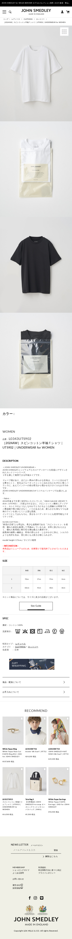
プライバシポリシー (46, 873)
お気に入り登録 (22, 719)
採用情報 (16, 888)
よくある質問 (18, 873)
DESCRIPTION (10, 461)
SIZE (5, 561)
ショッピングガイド (21, 870)
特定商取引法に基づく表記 (49, 870)
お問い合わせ (18, 879)
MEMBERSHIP (19, 867)
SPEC (5, 618)
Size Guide (36, 606)
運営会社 (16, 885)
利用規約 (42, 867)
